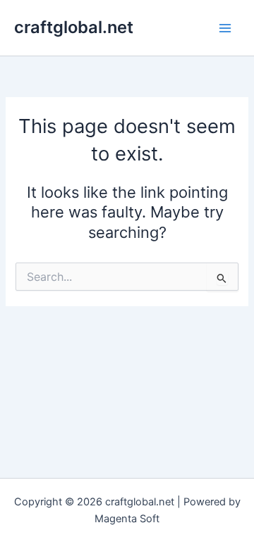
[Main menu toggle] (225, 28)
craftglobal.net (73, 27)
